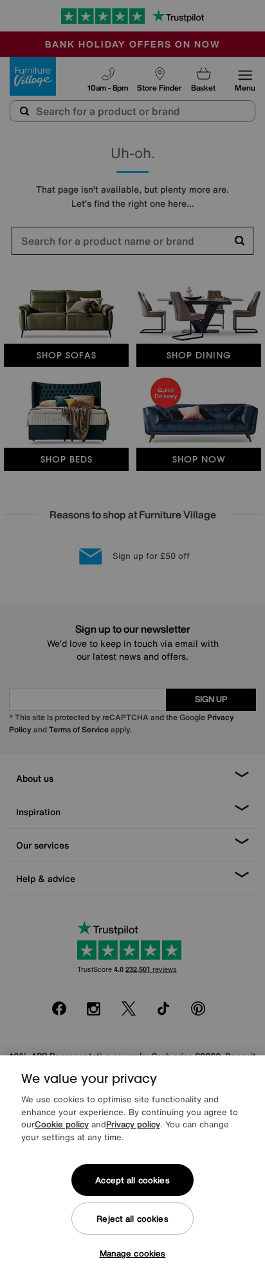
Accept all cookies (132, 1180)
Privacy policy (133, 1124)
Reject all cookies (132, 1219)
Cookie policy (62, 1124)
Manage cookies (133, 1253)
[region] (132, 1170)
